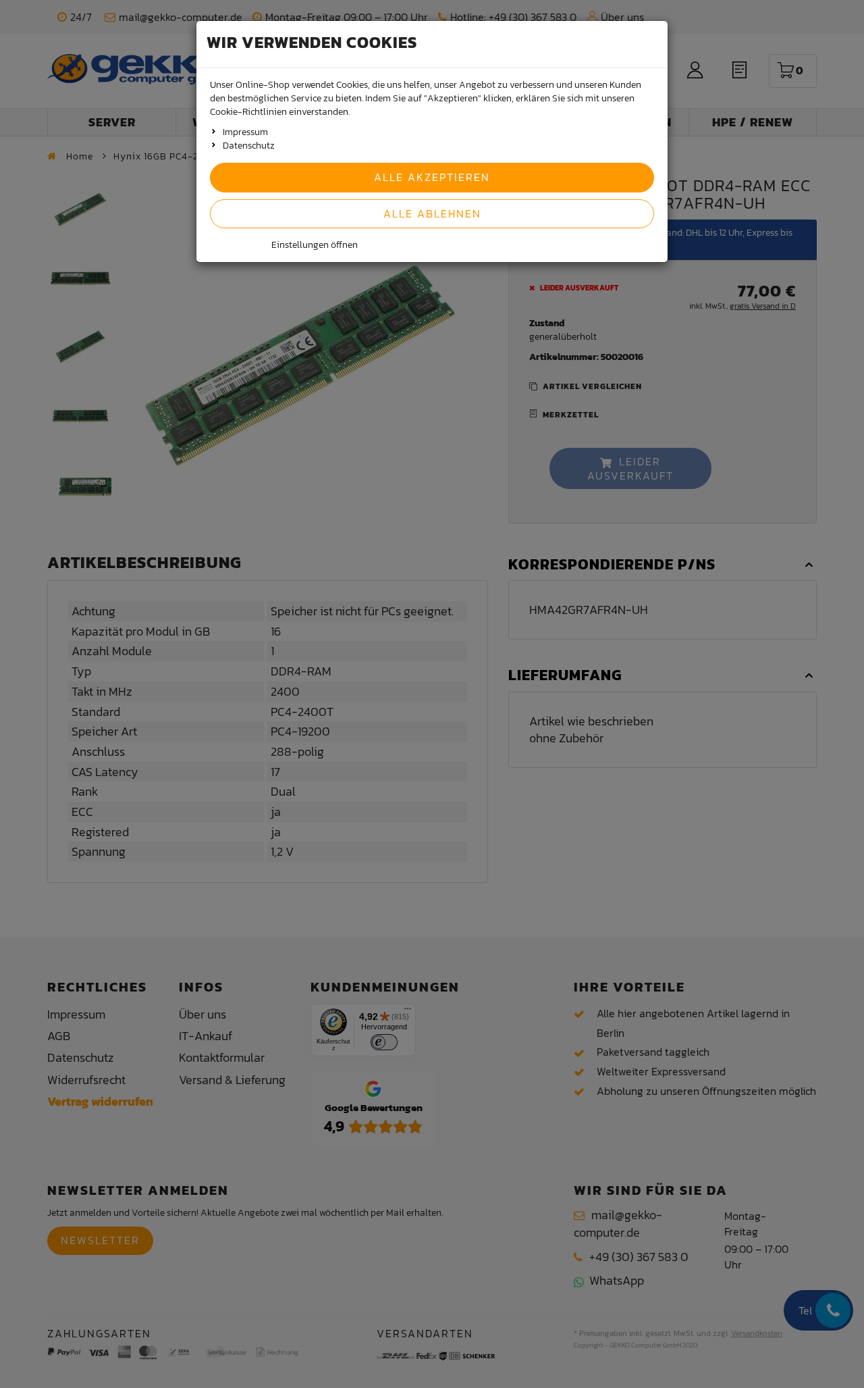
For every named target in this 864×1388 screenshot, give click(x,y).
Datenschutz (249, 145)
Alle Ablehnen (432, 213)
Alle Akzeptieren (432, 177)
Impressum (245, 132)
